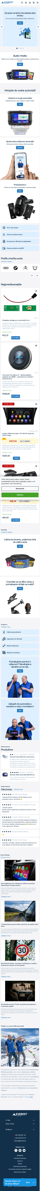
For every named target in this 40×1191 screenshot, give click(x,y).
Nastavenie (20, 489)
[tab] (16, 48)
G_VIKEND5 (25, 441)
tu (20, 484)
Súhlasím (20, 495)
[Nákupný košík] (33, 2)
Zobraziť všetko (6, 261)
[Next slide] (38, 26)
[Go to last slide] (1, 26)
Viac (20, 23)
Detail (16, 458)
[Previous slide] (32, 275)
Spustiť (20, 148)
